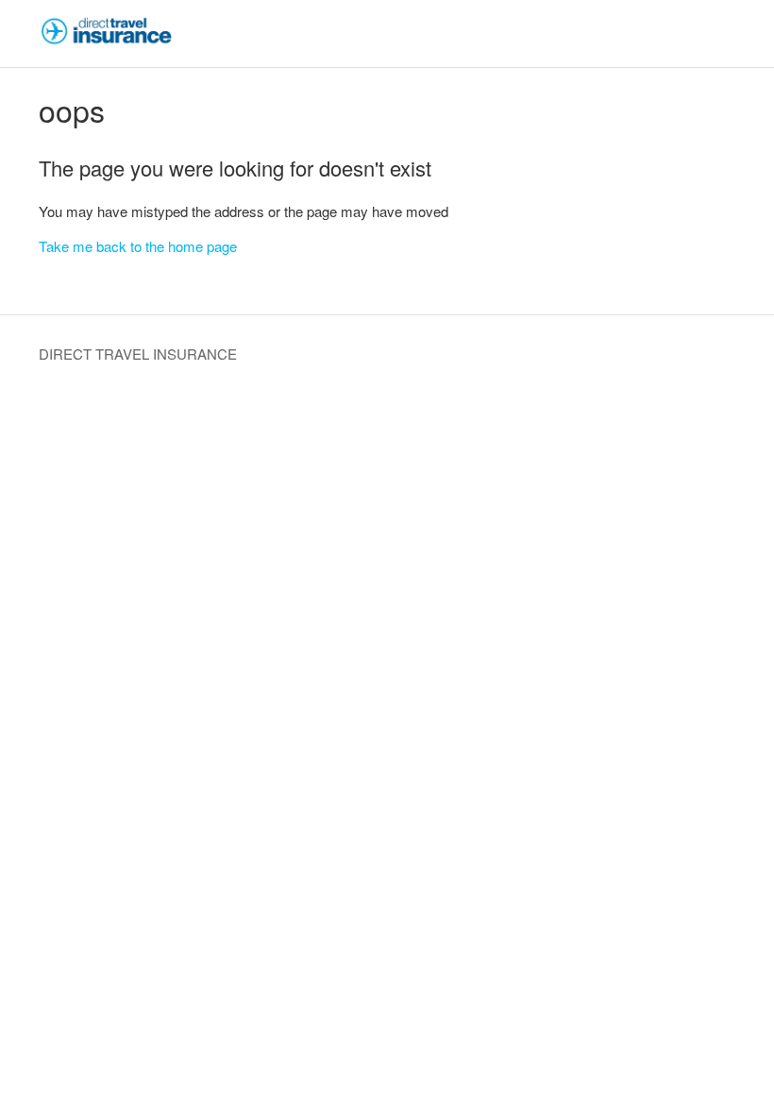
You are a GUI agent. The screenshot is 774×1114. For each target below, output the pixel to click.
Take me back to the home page (138, 246)
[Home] (107, 42)
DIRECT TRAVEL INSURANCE (138, 353)
